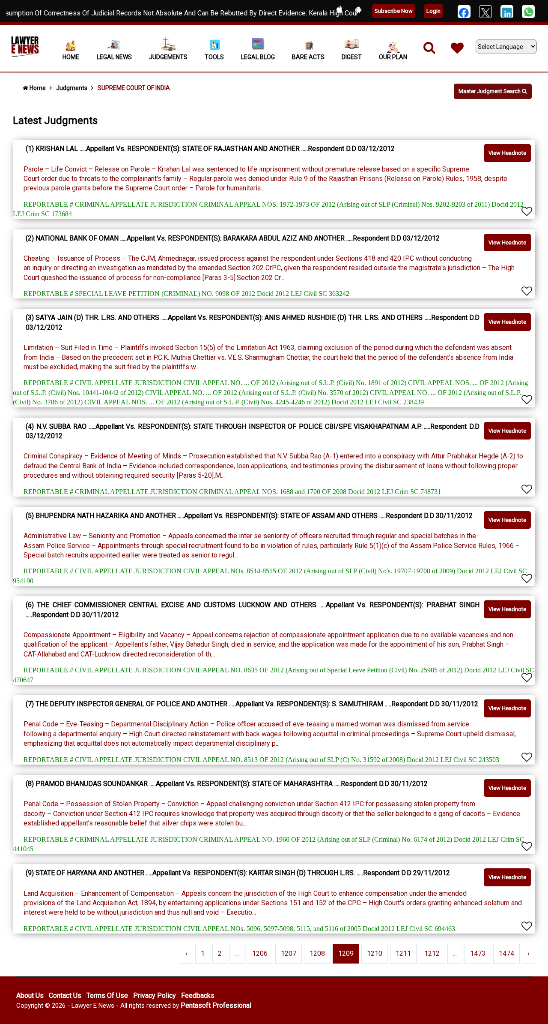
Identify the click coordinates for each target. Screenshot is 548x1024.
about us (30, 995)
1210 (374, 953)
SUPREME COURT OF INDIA (134, 87)
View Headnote (507, 153)
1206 (260, 953)
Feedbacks (197, 995)
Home (71, 57)
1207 (288, 953)
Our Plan (393, 57)
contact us (65, 995)
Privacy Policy (154, 995)
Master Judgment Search (490, 91)
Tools (214, 57)
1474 (506, 953)
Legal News (114, 57)
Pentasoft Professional (216, 1005)
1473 (477, 953)
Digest (352, 57)
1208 (317, 953)
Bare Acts (308, 57)
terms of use (107, 995)
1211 (403, 953)
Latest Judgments (55, 120)
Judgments (71, 87)
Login (433, 11)
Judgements (168, 57)
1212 (432, 953)
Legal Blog (258, 57)
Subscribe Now (394, 11)
